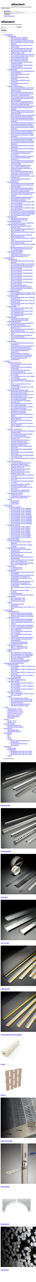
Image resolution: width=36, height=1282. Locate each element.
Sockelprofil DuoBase (13, 538)
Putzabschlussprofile (12, 182)
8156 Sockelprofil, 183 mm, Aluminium (21, 522)
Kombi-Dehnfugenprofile (14, 221)
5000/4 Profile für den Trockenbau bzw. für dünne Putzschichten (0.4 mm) (22, 392)
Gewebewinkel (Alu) (16, 569)
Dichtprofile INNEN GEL (14, 678)
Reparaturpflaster (15, 500)
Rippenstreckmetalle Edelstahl (15, 727)
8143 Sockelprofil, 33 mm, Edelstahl (20, 526)
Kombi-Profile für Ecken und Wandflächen (22, 223)
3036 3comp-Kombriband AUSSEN (20, 660)
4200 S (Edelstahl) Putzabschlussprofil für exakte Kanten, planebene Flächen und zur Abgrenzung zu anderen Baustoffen (22, 94)
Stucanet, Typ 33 (11, 720)
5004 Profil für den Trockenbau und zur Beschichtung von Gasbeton (21, 410)
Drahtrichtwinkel (11, 341)
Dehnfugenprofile (12, 217)
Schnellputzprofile (12, 69)
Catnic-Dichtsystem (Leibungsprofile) (14, 663)
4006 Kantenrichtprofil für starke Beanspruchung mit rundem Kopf (19, 58)
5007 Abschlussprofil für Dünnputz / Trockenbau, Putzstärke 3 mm (20, 440)
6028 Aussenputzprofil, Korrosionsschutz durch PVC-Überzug (22, 276)
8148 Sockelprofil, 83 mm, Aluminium (21, 514)
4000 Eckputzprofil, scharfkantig (19, 37)
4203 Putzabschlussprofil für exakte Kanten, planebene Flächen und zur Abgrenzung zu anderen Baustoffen (22, 112)
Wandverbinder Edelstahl (14, 731)
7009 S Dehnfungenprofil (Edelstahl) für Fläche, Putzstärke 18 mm (21, 241)
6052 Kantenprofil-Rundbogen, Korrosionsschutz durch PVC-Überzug (21, 285)
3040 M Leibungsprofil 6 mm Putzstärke (21, 613)
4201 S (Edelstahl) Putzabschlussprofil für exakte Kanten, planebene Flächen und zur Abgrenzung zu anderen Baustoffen (22, 103)
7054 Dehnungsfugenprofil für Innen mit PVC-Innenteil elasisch (21, 249)
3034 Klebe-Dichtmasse (17, 702)
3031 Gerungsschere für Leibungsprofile (21, 699)
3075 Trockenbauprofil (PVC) (19, 379)
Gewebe (6, 707)
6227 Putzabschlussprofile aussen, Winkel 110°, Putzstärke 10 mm (22, 308)
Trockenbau (7, 361)
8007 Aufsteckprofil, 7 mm (18, 599)
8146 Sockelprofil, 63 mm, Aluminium (21, 513)
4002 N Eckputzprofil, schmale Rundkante (22, 40)
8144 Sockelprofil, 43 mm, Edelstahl (20, 528)
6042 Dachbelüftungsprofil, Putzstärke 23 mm (23, 294)
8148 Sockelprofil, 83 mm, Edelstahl (20, 532)
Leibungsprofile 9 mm (13, 617)
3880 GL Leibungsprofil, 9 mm (19, 646)
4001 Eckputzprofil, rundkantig (19, 39)
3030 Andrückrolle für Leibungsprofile (21, 652)
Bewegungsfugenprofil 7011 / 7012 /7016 (22, 247)
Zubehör (9, 499)
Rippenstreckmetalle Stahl (14, 725)
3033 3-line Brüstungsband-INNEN (20, 657)
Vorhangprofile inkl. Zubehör (15, 251)
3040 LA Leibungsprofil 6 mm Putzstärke (22, 614)
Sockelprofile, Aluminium (14, 506)
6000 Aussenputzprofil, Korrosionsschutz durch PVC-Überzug (22, 267)
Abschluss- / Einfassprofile (14, 429)
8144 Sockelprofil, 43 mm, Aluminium (21, 509)
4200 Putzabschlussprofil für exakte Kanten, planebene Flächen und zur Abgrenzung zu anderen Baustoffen (22, 89)
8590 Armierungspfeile (13, 716)
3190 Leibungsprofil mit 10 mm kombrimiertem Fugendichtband (19, 642)
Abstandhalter (14, 605)
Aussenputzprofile (9, 257)
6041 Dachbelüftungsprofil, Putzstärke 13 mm (23, 292)
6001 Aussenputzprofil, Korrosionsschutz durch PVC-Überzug (22, 270)
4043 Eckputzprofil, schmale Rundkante (21, 68)
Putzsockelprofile (11, 306)
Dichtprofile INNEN (12, 664)
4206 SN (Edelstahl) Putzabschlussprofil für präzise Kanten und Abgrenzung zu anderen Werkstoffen (22, 135)
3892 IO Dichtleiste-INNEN (18, 680)
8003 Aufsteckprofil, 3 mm (18, 598)
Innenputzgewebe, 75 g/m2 (14, 708)
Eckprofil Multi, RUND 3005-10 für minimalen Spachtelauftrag (20, 370)
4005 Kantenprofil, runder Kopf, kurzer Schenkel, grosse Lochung (21, 52)
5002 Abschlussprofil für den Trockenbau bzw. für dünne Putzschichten (22, 404)
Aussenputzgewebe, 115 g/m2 (15, 711)
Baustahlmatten (11, 749)
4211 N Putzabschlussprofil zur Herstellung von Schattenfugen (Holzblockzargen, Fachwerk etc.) (22, 157)
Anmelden (7, 14)
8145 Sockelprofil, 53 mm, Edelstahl (20, 529)
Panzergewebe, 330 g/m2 (14, 714)
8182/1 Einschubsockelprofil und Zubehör (22, 595)
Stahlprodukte (7, 746)
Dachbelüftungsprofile (13, 291)
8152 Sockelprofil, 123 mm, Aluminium (21, 517)
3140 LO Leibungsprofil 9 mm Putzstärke (22, 625)
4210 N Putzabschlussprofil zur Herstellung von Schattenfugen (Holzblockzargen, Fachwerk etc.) (22, 153)
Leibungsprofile (8, 610)
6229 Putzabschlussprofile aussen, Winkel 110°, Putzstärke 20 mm (22, 314)
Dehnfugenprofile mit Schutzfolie (16, 224)
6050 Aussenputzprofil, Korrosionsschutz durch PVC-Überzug (22, 279)
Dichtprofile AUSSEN (13, 681)
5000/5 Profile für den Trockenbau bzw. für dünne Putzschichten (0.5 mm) (22, 395)
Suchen (19, 27)
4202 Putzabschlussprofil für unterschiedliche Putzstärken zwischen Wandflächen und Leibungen (23, 107)
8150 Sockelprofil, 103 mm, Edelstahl (21, 534)
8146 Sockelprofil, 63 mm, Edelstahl (20, 531)
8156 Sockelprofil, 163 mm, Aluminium (21, 520)
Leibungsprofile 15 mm (13, 649)
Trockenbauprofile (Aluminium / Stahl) (17, 390)
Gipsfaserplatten (15, 503)
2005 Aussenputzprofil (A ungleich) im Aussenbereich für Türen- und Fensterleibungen (21, 358)
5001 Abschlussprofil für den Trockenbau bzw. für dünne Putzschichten (22, 398)
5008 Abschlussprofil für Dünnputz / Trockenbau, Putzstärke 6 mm (20, 443)
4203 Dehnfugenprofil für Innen (19, 218)
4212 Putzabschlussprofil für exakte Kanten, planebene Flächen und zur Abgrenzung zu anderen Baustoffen (22, 162)
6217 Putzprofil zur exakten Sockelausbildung (23, 212)
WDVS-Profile (8, 505)
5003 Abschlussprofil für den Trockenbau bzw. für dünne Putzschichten (22, 407)
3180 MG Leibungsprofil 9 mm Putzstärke (22, 637)
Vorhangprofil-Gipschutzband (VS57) (21, 254)
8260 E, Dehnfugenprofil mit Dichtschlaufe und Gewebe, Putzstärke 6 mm (22, 560)
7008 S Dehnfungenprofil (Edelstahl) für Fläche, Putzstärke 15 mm (21, 235)
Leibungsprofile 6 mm (13, 611)
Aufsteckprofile (11, 596)
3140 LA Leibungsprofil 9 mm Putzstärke (22, 619)
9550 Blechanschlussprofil (18, 601)
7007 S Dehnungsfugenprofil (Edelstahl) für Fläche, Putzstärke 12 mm (22, 229)
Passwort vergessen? (9, 16)
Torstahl (9, 755)
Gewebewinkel (11, 566)
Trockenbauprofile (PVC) (14, 362)
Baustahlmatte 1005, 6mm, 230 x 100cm (21, 751)
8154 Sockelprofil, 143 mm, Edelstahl (21, 537)
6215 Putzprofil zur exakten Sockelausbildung (23, 210)
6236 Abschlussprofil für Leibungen (20, 215)
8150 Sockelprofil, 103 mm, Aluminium (21, 516)
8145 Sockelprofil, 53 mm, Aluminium (21, 511)
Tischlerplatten (14, 502)
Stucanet (6, 719)
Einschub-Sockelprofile (13, 540)
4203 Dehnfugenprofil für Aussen (20, 318)
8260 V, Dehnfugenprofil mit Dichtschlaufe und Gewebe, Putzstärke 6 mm (22, 563)
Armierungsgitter (11, 748)
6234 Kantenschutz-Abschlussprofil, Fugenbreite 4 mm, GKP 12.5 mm (20, 490)
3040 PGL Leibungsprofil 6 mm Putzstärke (22, 616)
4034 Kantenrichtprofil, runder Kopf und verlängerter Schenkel (21, 65)
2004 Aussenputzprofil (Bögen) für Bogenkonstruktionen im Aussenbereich (21, 354)
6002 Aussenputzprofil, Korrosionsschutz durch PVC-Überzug (22, 273)
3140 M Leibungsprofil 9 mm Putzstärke (21, 620)
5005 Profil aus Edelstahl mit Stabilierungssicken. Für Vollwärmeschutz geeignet (22, 414)
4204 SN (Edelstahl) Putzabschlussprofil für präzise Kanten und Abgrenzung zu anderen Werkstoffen (22, 119)
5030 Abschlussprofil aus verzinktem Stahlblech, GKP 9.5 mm (20, 466)
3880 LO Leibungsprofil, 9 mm (19, 648)
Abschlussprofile (11, 570)
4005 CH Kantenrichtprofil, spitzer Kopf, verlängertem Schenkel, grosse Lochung (22, 49)
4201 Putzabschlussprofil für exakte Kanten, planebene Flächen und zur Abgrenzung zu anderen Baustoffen (22, 98)
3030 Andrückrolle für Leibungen (20, 698)
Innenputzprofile (8, 34)
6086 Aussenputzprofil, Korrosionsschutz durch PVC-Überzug (22, 288)
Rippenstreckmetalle (9, 724)
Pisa (8, 736)
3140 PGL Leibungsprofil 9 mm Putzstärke (22, 626)
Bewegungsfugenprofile (17, 555)
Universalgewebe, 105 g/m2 (14, 710)
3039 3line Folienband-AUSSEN (19, 661)
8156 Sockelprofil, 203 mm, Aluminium (21, 523)
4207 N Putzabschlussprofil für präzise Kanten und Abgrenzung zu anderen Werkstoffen (23, 138)
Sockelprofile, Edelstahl (13, 525)
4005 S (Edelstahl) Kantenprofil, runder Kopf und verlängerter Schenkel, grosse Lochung (23, 55)
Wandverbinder (8, 728)
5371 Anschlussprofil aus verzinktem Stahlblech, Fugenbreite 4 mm (20, 484)
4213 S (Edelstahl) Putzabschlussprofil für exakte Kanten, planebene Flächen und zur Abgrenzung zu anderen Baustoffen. (22, 173)
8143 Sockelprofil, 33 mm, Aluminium (21, 508)
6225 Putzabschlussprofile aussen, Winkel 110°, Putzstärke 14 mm (22, 311)
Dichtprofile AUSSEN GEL (14, 692)
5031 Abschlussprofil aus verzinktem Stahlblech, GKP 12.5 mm (20, 469)
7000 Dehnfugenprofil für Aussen (20, 320)
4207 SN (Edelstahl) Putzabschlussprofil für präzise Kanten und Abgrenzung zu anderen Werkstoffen (22, 142)
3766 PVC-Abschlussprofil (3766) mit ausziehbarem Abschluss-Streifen (21, 463)
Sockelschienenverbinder (17, 604)
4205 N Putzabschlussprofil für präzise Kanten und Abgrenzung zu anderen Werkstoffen (23, 123)
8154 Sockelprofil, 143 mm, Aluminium (21, 519)
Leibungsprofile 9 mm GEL (14, 645)
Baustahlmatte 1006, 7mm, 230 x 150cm (21, 752)
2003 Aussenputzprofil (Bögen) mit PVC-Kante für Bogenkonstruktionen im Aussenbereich (22, 350)
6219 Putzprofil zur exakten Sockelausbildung (23, 213)
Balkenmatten (11, 717)
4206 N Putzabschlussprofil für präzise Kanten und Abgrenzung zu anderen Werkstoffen (23, 131)
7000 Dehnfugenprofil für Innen (19, 220)
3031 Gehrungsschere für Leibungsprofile (22, 654)
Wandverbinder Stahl (13, 730)
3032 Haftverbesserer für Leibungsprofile (22, 655)
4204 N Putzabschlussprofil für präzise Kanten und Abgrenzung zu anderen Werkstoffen (23, 115)
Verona (9, 737)
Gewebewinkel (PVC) (17, 567)
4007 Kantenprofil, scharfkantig (19, 60)
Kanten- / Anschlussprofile (14, 461)
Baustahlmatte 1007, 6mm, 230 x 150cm (21, 754)
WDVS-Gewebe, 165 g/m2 (14, 713)
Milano (9, 734)
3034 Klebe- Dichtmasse (17, 658)
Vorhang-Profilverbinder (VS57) (19, 256)
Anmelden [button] (7, 11)
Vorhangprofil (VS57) (16, 253)
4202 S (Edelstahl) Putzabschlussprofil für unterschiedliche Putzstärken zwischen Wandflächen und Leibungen (22, 198)
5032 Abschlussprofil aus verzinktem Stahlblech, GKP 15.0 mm (20, 472)
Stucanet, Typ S (11, 722)
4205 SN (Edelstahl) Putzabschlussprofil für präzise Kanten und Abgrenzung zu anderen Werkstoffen (22, 127)
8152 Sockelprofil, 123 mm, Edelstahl (21, 535)
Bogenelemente (8, 733)
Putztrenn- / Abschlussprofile (15, 86)
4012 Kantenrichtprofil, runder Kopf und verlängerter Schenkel (21, 62)
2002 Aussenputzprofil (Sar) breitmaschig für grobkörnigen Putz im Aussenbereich (22, 346)
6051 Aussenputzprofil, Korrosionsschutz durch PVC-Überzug (22, 282)
